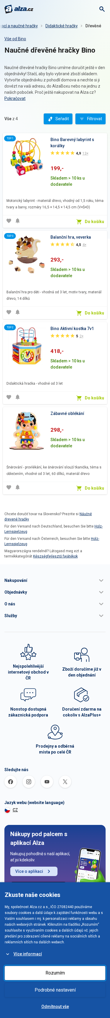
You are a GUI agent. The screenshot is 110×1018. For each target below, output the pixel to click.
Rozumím (55, 973)
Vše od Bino (15, 38)
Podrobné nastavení (55, 990)
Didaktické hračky (61, 26)
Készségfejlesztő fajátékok (55, 556)
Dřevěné (93, 26)
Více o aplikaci (29, 871)
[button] (55, 580)
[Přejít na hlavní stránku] (18, 9)
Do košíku (94, 221)
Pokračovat (15, 98)
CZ (15, 810)
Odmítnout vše (55, 1006)
